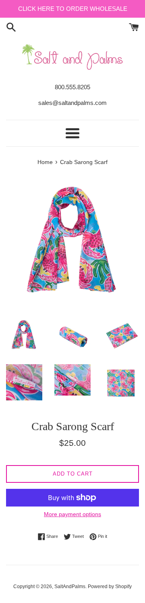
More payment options (72, 514)
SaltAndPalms (69, 586)
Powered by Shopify (110, 586)
